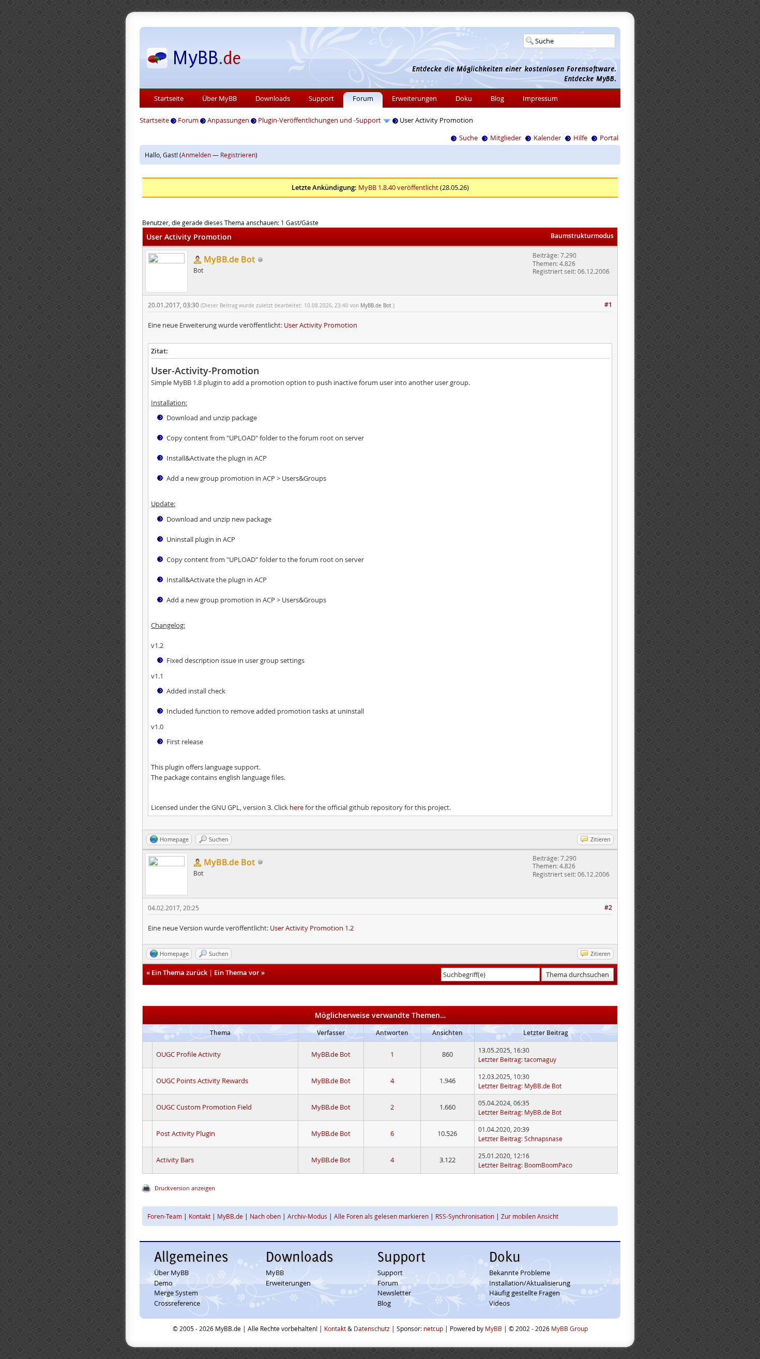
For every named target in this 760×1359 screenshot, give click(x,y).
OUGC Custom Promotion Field (204, 1107)
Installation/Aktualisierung (529, 1283)
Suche (468, 137)
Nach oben (265, 1216)
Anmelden (196, 155)
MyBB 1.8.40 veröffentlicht (398, 187)
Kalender (547, 137)
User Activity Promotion (320, 325)
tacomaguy (540, 1059)
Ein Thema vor (237, 972)
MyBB (275, 1272)
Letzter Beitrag (499, 1059)
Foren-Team (164, 1216)
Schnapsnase (543, 1138)
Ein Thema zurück (179, 972)
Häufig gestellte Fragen (524, 1292)
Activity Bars (175, 1159)
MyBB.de (230, 1216)
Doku (463, 98)
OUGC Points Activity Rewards (202, 1080)
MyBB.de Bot (375, 305)
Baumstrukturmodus (582, 235)
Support (321, 98)
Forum (363, 98)
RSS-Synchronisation (464, 1216)
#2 (608, 907)
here (296, 807)
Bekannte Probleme (519, 1272)
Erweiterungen (414, 98)
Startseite (169, 98)
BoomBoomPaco (548, 1165)
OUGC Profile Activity (188, 1054)
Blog (497, 98)
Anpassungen (228, 120)
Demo (163, 1283)
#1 (608, 304)
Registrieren (237, 155)
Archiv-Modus (307, 1216)
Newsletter (394, 1292)
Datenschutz (372, 1328)
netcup (433, 1328)
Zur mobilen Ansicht (529, 1216)
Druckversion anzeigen (185, 1188)
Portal (609, 137)
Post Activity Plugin (185, 1133)
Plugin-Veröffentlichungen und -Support (319, 120)
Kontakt (199, 1216)
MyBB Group (569, 1328)
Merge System (176, 1292)
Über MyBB (219, 98)
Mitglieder (505, 137)
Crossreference (177, 1303)
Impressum (540, 98)
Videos (499, 1303)
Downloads (272, 98)
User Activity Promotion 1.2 (312, 928)
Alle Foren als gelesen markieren (381, 1216)
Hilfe (580, 137)
